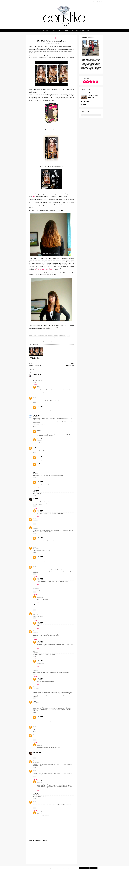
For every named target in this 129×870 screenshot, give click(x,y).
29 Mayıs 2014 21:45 (40, 558)
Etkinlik (76, 30)
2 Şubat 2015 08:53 (39, 679)
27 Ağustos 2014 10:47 (40, 579)
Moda (54, 30)
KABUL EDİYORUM (93, 868)
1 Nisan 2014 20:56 (35, 528)
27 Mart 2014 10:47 (35, 416)
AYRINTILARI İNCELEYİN (84, 868)
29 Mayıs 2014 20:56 (36, 548)
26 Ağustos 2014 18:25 (36, 588)
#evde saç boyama (62, 335)
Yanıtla (34, 382)
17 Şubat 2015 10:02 (40, 718)
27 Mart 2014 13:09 (39, 408)
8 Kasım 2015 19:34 (36, 762)
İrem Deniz (35, 793)
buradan (34, 196)
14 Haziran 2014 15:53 (36, 567)
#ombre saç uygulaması (53, 337)
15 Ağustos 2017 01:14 (36, 802)
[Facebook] (87, 81)
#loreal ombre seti (38, 337)
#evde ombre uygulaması (53, 335)
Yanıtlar (35, 384)
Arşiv (72, 30)
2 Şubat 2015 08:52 (39, 661)
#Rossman (60, 337)
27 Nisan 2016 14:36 (36, 794)
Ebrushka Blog (40, 406)
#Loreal (68, 335)
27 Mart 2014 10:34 (35, 398)
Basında (82, 30)
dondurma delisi (36, 415)
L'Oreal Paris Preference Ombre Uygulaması (35, 358)
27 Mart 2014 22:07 (39, 465)
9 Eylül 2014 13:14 (35, 606)
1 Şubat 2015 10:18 (35, 670)
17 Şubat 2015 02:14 (36, 688)
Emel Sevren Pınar (37, 374)
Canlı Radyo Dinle (37, 752)
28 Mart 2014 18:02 (35, 520)
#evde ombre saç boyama (42, 335)
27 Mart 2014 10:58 (35, 448)
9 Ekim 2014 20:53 (35, 614)
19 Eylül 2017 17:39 (39, 813)
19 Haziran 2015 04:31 (36, 736)
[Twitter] (90, 81)
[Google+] (97, 81)
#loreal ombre (31, 337)
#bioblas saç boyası (33, 335)
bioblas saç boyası (51, 37)
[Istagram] (84, 81)
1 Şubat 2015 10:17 (35, 652)
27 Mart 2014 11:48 (39, 432)
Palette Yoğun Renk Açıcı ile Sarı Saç (88, 92)
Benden (66, 30)
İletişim (87, 30)
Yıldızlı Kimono (84, 104)
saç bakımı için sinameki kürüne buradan (43, 269)
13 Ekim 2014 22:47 (35, 632)
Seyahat (47, 30)
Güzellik (59, 30)
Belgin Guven (36, 490)
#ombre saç (45, 337)
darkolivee (35, 498)
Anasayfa (42, 30)
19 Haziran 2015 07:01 (40, 745)
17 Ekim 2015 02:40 (35, 754)
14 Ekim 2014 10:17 (39, 642)
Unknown (39, 386)
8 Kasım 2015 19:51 (40, 782)
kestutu (35, 613)
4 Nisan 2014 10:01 (39, 511)
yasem (34, 447)
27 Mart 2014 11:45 (39, 387)
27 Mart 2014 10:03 (35, 376)
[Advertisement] (51, 851)
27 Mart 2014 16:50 (35, 491)
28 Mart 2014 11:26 (35, 499)
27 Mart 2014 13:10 (39, 440)
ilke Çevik (35, 518)
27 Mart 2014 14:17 (35, 473)
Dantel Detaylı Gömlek (85, 101)
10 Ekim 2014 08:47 (39, 623)
